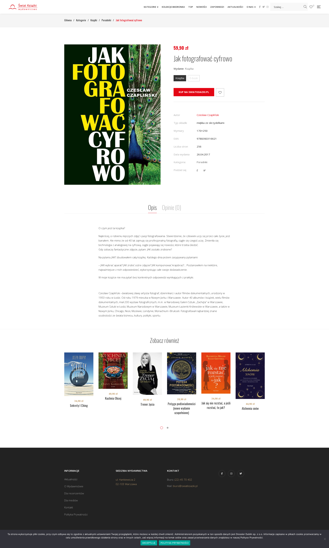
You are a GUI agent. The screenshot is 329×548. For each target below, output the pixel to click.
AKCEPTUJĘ (148, 542)
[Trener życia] (147, 373)
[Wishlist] (311, 7)
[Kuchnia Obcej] (113, 370)
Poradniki (202, 162)
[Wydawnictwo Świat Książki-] (27, 6)
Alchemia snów (250, 408)
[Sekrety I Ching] (78, 374)
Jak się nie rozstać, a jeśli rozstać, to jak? (215, 405)
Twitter (263, 7)
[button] (155, 50)
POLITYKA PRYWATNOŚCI (174, 542)
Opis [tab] (152, 207)
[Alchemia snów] (250, 375)
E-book (194, 78)
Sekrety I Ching (79, 405)
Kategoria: (180, 162)
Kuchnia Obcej (113, 398)
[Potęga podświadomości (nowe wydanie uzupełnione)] (181, 373)
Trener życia (147, 404)
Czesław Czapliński (208, 115)
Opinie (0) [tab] (171, 207)
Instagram (267, 7)
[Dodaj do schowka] (220, 92)
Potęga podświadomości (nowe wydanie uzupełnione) (182, 408)
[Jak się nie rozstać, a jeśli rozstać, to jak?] (215, 373)
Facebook (260, 7)
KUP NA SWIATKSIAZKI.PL (194, 92)
